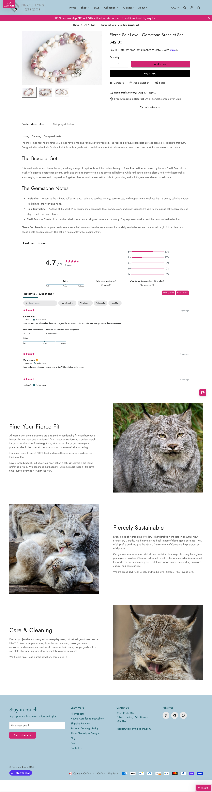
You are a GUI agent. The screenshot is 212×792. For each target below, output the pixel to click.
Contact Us (76, 748)
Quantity (114, 57)
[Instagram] (183, 715)
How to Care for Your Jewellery (87, 718)
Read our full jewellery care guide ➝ (47, 657)
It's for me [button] (26, 333)
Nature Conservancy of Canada (163, 544)
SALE (97, 8)
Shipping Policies (80, 723)
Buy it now (150, 73)
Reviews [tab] (30, 294)
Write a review (182, 292)
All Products (90, 24)
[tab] (46, 294)
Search (74, 743)
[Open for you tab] (202, 392)
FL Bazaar (128, 8)
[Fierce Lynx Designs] (27, 7)
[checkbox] (100, 303)
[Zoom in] (96, 37)
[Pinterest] (166, 715)
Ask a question (168, 292)
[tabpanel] (106, 345)
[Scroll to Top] (206, 776)
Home (72, 8)
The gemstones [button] (51, 333)
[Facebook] (174, 715)
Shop (84, 8)
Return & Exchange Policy (84, 728)
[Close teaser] (15, 9)
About (141, 8)
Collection (110, 8)
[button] (148, 252)
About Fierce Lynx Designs (85, 733)
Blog (73, 738)
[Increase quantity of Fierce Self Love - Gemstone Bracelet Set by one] (125, 64)
